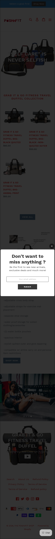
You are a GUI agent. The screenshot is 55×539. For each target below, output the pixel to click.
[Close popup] (51, 246)
